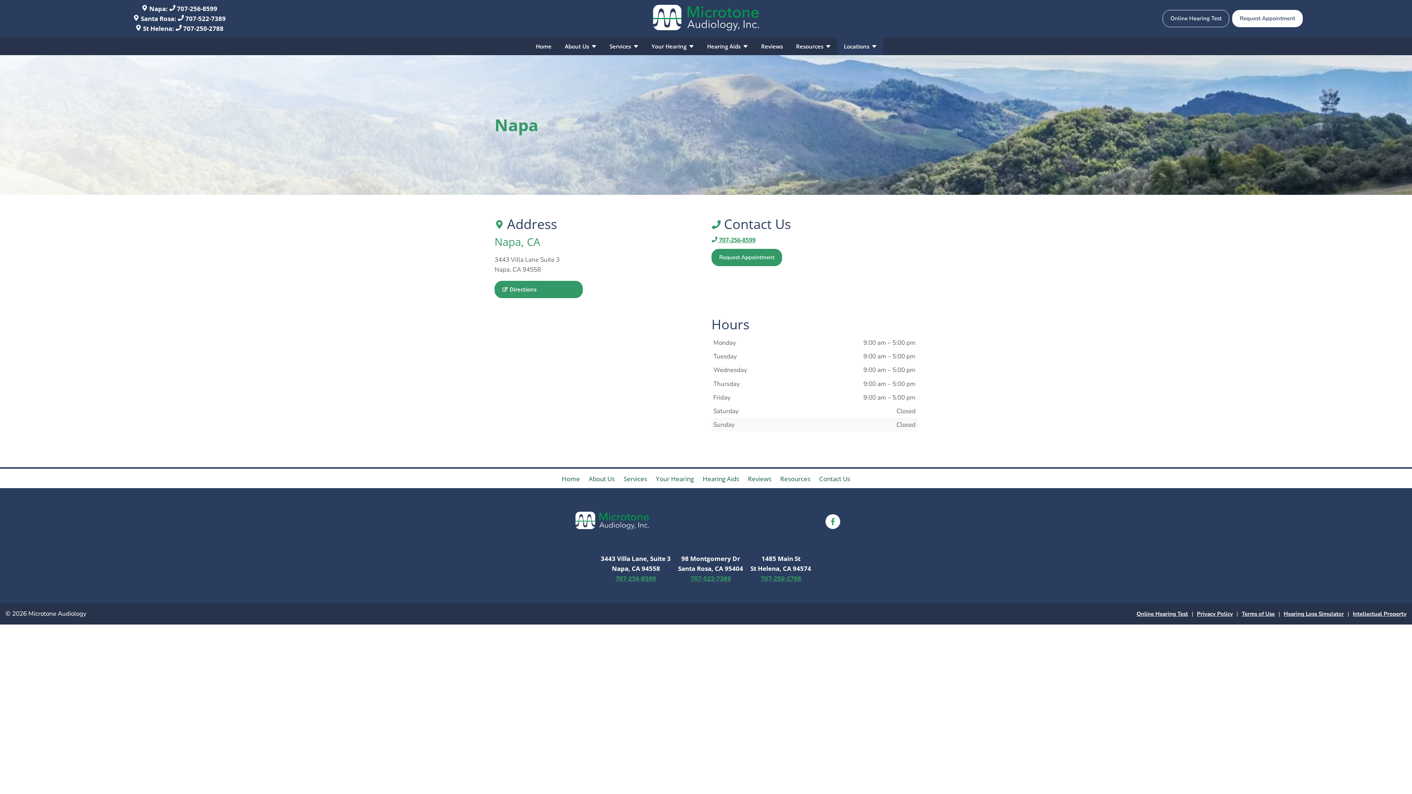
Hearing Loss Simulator (1314, 614)
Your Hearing (670, 46)
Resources (810, 46)
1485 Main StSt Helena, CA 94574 (780, 563)
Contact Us (834, 479)
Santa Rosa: (158, 18)
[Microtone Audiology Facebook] (833, 521)
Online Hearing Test (1162, 614)
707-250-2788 (203, 28)
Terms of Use (1258, 614)
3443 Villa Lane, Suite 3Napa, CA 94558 (636, 563)
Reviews (772, 46)
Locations (857, 46)
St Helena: (158, 28)
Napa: (158, 8)
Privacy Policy (1215, 614)
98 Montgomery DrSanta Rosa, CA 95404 (710, 563)
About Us (578, 46)
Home (544, 46)
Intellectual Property (1379, 614)
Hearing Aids (724, 46)
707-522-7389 (205, 18)
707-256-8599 (196, 8)
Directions (523, 289)
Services (621, 46)
